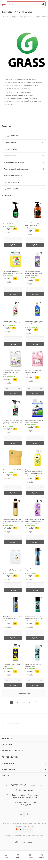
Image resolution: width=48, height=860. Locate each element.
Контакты (7, 738)
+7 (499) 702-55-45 (18, 785)
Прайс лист (8, 744)
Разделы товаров (12, 136)
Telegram (27, 814)
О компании (8, 763)
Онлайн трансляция (12, 751)
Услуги (5, 775)
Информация (8, 769)
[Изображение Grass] (24, 50)
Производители (10, 757)
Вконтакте (21, 814)
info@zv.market (25, 790)
